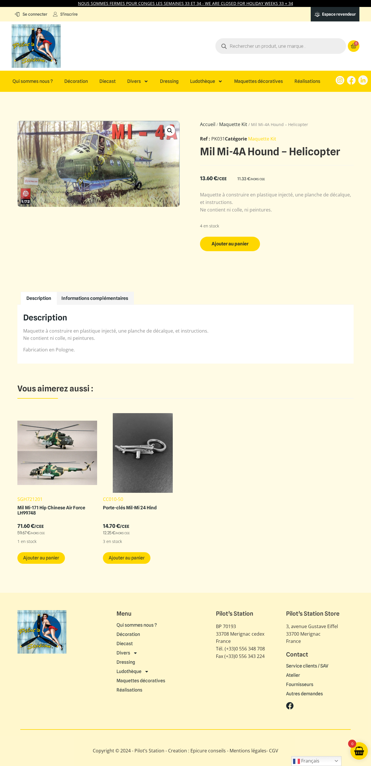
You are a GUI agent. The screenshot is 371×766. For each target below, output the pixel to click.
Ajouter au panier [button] (41, 558)
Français (309, 761)
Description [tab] (38, 298)
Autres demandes (304, 694)
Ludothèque (202, 81)
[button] (170, 130)
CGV (273, 750)
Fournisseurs (299, 684)
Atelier (293, 675)
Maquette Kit (233, 124)
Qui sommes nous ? (32, 81)
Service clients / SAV (307, 666)
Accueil (207, 124)
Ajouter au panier (230, 244)
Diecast (107, 81)
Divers (134, 81)
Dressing (169, 81)
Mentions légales (248, 750)
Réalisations (307, 81)
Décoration (76, 81)
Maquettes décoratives (258, 81)
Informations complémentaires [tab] (94, 298)
